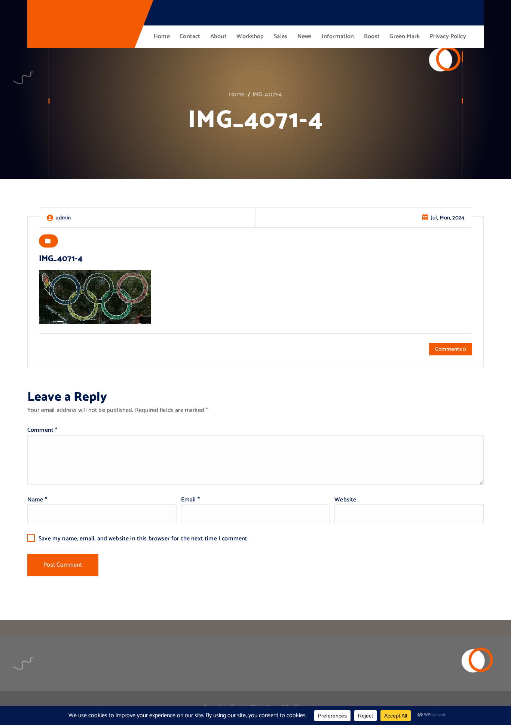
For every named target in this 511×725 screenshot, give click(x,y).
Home (162, 36)
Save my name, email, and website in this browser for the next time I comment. (143, 539)
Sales (280, 36)
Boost (372, 36)
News (304, 36)
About (218, 36)
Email (190, 500)
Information (338, 36)
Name (37, 500)
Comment (42, 430)
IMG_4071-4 (267, 95)
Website (345, 500)
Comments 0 (450, 349)
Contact (190, 36)
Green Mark (404, 36)
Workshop (250, 36)
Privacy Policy (448, 36)
